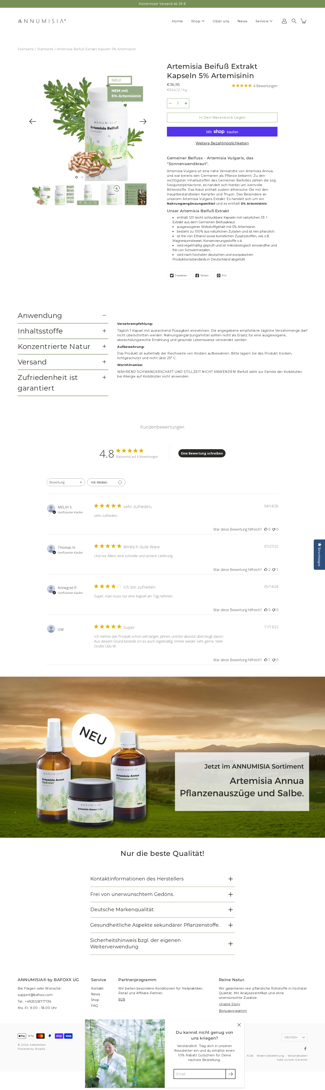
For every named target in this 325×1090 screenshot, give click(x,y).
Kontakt (97, 988)
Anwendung (40, 315)
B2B (121, 999)
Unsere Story (229, 1004)
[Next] (143, 121)
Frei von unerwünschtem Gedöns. (132, 894)
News (242, 21)
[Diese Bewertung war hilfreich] (265, 569)
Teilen (204, 275)
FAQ (94, 1006)
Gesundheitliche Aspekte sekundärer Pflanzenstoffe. (155, 925)
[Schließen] (239, 1024)
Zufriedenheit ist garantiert (48, 382)
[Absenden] (230, 1074)
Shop (196, 21)
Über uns (221, 21)
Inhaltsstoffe (40, 331)
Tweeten (181, 275)
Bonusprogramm (233, 1011)
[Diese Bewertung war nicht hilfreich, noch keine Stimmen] (273, 529)
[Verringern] (170, 103)
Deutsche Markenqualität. (122, 910)
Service (262, 21)
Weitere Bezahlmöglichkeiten (222, 143)
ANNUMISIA (38, 1044)
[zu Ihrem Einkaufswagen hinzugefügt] (303, 21)
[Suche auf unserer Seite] (294, 21)
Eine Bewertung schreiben (202, 453)
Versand (32, 362)
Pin (224, 275)
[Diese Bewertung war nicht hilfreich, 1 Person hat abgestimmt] (273, 569)
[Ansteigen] (186, 103)
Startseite (26, 49)
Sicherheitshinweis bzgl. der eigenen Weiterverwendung (135, 943)
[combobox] (66, 482)
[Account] (284, 21)
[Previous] (32, 121)
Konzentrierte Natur (54, 346)
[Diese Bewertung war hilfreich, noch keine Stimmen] (265, 529)
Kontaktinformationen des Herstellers (137, 879)
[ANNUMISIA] (42, 21)
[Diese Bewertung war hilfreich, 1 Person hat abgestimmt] (265, 659)
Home (177, 21)
